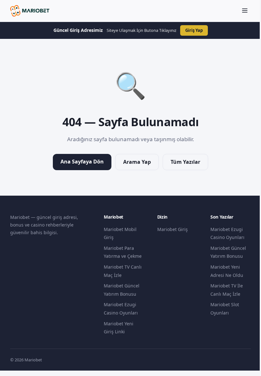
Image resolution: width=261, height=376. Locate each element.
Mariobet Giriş (172, 229)
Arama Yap (137, 161)
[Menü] (245, 11)
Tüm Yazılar (185, 161)
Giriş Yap (194, 30)
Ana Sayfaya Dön (82, 161)
